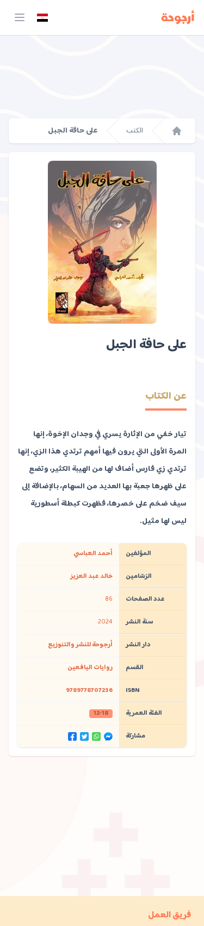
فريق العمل (169, 915)
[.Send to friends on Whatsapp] (96, 736)
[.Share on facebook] (72, 736)
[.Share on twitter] (84, 736)
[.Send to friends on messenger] (108, 736)
